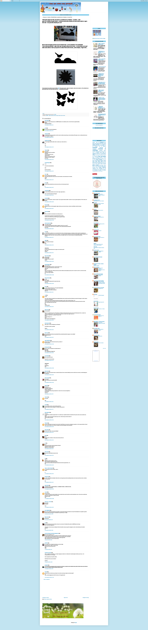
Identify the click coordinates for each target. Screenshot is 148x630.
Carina (46, 286)
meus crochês (99, 159)
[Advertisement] (65, 588)
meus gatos (104, 159)
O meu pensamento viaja (97, 236)
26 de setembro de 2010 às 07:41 (49, 360)
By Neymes (46, 565)
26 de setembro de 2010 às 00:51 (49, 352)
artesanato (94, 147)
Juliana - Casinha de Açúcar (49, 468)
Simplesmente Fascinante (97, 216)
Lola (45, 522)
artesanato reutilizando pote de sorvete (97, 151)
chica (45, 128)
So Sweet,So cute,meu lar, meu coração (99, 287)
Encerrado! (100, 230)
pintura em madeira (101, 166)
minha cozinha (94, 160)
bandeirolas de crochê (99, 153)
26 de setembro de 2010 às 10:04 (49, 374)
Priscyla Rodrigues (47, 162)
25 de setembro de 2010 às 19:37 (49, 237)
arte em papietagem (102, 146)
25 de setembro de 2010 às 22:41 (49, 337)
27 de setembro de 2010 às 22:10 (49, 507)
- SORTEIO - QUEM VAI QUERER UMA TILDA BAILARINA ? (101, 91)
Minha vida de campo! (97, 193)
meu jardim (101, 158)
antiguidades (97, 144)
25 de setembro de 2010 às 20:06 (49, 274)
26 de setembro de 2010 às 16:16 (49, 401)
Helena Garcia (47, 309)
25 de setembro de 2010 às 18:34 (49, 228)
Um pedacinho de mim (97, 200)
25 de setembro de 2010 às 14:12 (49, 130)
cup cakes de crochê (99, 155)
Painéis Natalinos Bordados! (101, 275)
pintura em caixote (95, 166)
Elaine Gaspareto (47, 323)
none (45, 295)
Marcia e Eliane (47, 255)
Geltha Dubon (47, 451)
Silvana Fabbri (47, 120)
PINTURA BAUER (99, 143)
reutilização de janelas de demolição (100, 170)
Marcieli (46, 571)
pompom (97, 167)
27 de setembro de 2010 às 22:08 (49, 498)
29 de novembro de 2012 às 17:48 (49, 577)
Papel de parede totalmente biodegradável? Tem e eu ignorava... (102, 269)
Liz (45, 443)
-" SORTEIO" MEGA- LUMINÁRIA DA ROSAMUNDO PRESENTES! (101, 107)
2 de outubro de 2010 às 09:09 (49, 513)
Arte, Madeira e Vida (96, 328)
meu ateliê (104, 158)
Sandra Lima (46, 332)
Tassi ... (46, 174)
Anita (45, 231)
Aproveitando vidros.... (101, 217)
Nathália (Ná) (47, 476)
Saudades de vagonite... (96, 265)
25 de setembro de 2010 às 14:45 (49, 159)
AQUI (58, 88)
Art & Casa (95, 202)
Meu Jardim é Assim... (96, 335)
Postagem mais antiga (86, 597)
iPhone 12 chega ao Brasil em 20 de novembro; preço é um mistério (98, 245)
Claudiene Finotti (47, 140)
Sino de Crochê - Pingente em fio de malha (102, 323)
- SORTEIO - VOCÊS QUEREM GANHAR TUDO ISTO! (101, 59)
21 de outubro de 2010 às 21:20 (49, 530)
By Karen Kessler (96, 301)
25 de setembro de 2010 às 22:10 (49, 320)
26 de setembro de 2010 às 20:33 (49, 426)
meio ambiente (98, 158)
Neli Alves (46, 204)
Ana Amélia (46, 198)
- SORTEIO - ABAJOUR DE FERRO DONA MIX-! (101, 44)
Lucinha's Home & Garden (97, 314)
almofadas (93, 144)
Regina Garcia (47, 517)
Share (43, 113)
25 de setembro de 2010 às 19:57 (49, 252)
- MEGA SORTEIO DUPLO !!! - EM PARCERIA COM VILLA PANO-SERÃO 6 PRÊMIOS (102, 83)
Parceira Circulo (103, 143)
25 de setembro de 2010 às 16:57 (49, 208)
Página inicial (66, 597)
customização (96, 156)
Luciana (46, 492)
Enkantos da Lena (96, 229)
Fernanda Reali (47, 190)
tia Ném (46, 404)
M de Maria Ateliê (96, 250)
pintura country (103, 165)
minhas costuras (100, 160)
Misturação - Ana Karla (48, 501)
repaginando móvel (95, 168)
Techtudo (95, 243)
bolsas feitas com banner (98, 154)
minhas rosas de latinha (98, 162)
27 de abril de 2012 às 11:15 (48, 549)
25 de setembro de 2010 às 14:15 (49, 137)
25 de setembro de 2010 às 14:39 (49, 147)
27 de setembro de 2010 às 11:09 (49, 482)
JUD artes (95, 209)
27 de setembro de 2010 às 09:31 (49, 473)
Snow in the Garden (101, 342)
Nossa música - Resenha (102, 308)
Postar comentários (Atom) (48, 599)
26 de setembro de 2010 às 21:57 (49, 448)
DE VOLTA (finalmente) (101, 295)
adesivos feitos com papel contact (56, 115)
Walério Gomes (47, 485)
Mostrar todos (104, 348)
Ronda (45, 435)
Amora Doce (95, 246)
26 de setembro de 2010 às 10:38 (49, 382)
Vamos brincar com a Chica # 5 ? (101, 316)
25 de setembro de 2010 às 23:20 (49, 344)
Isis (45, 458)
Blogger (76, 622)
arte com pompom (101, 145)
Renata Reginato (47, 412)
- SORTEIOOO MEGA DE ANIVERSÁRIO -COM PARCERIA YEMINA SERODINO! (101, 75)
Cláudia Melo (46, 211)
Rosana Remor (47, 429)
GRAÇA (46, 240)
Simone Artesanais (47, 277)
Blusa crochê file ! (101, 210)
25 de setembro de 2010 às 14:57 (49, 179)
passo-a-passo (95, 165)
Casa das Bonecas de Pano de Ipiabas (99, 280)
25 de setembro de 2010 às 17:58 (49, 220)
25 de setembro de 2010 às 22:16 (49, 329)
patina (100, 165)
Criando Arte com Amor (48, 552)
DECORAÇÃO (102, 142)
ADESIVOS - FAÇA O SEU (49, 115)
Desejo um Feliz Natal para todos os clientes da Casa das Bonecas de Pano (102, 282)
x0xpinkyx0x (46, 133)
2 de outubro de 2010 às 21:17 (49, 519)
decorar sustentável (96, 267)
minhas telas (103, 162)
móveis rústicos (100, 163)
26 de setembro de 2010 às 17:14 (49, 409)
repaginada (104, 167)
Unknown (46, 150)
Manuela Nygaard (47, 264)
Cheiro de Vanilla (47, 377)
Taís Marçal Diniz (47, 347)
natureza (104, 163)
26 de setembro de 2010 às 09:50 (49, 368)
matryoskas (94, 158)
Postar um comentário (47, 579)
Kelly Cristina (47, 371)
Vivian (46, 182)
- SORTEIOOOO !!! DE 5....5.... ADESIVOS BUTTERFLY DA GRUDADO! (101, 52)
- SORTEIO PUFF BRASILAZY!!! (102, 66)
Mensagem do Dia (101, 288)
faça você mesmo (63, 115)
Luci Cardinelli (47, 355)
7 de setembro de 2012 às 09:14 (49, 568)
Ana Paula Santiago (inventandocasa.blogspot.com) (52, 533)
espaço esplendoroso (47, 340)
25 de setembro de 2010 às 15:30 (49, 195)
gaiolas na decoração (95, 157)
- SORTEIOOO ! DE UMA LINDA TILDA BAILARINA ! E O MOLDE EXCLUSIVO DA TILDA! (101, 99)
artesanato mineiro (102, 150)
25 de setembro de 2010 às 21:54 (49, 306)
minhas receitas (97, 161)
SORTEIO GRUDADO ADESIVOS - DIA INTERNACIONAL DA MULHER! (102, 115)
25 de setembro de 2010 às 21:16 (49, 292)
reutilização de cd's (102, 168)
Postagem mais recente (45, 597)
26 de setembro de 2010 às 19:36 (49, 419)
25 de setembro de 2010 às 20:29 (49, 283)
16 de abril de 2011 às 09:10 (48, 539)
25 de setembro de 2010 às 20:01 (49, 261)
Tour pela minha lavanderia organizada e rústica (102, 195)
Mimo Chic (46, 385)
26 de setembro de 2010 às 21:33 (49, 432)
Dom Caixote (95, 294)
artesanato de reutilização (99, 149)
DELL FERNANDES (47, 510)
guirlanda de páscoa (103, 157)
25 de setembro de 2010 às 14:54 (49, 171)
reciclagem (99, 167)
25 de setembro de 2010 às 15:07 (49, 187)
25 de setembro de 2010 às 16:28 (49, 201)
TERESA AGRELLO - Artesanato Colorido (99, 321)
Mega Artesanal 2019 (101, 302)
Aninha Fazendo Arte (48, 223)
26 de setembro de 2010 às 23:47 (49, 455)
